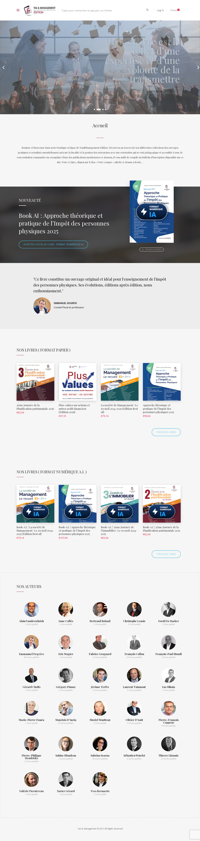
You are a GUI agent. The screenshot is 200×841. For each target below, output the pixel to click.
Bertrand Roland (100, 621)
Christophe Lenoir (134, 621)
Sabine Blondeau (65, 755)
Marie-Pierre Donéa (31, 720)
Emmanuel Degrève (31, 654)
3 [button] (101, 109)
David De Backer (168, 621)
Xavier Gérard (66, 791)
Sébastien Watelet (134, 755)
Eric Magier (65, 654)
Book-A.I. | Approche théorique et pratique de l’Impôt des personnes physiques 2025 (77, 530)
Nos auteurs (29, 586)
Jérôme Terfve (100, 687)
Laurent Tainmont (134, 687)
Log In (160, 10)
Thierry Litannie (168, 755)
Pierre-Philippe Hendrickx (31, 757)
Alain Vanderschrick (31, 621)
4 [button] (105, 109)
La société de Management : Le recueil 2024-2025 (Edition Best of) (119, 408)
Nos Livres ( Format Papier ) (43, 349)
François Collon (134, 654)
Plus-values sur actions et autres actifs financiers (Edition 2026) (74, 408)
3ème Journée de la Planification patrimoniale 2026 (35, 406)
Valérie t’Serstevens (31, 791)
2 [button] (97, 109)
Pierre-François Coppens (169, 721)
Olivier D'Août (134, 720)
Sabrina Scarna (100, 755)
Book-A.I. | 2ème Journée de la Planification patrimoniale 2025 (161, 528)
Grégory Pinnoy (66, 687)
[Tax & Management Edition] (39, 10)
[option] (100, 67)
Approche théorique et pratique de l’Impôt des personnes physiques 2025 (158, 408)
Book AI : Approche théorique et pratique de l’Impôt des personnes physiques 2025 (64, 223)
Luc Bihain (168, 687)
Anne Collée (65, 621)
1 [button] (94, 109)
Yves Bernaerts (100, 791)
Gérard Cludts (31, 687)
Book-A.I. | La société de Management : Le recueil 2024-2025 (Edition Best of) (35, 530)
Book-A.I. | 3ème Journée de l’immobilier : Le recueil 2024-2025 (119, 530)
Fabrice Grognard (100, 654)
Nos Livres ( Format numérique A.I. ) (52, 471)
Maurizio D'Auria (65, 720)
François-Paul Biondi (168, 654)
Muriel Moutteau (100, 720)
